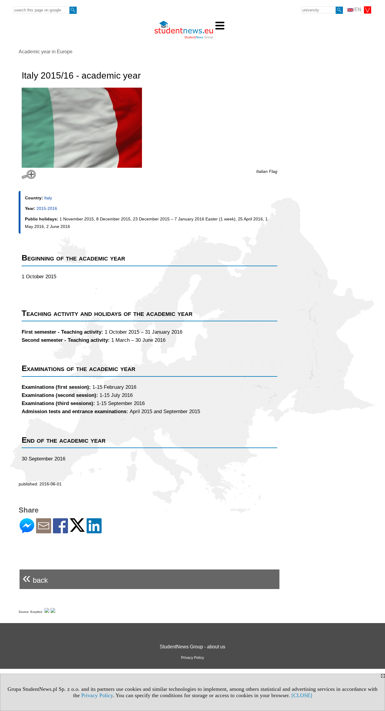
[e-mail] (43, 531)
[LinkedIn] (94, 531)
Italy (48, 197)
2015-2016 (46, 208)
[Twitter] (77, 529)
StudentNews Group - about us (192, 646)
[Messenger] (27, 531)
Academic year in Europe (45, 51)
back (35, 578)
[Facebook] (60, 531)
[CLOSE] (301, 695)
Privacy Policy (97, 695)
